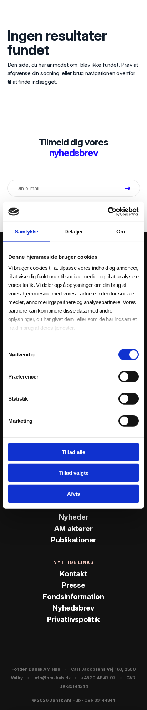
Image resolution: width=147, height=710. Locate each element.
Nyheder (73, 517)
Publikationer (73, 540)
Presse (73, 585)
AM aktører (73, 528)
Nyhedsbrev (73, 608)
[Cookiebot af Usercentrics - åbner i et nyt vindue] (107, 211)
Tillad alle (73, 452)
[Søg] (117, 14)
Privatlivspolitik (73, 619)
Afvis (73, 493)
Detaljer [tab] (73, 231)
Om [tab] (120, 231)
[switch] (128, 376)
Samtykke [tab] (26, 231)
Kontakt (73, 574)
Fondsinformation (73, 596)
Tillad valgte (73, 473)
